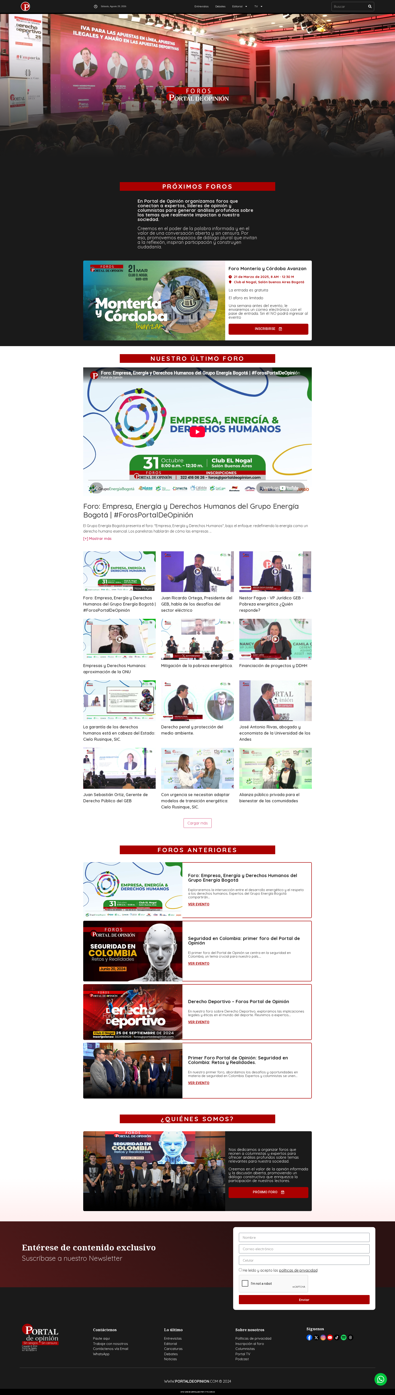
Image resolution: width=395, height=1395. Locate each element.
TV (256, 6)
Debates (220, 6)
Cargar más (197, 823)
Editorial (237, 6)
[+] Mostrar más (97, 538)
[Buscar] (370, 6)
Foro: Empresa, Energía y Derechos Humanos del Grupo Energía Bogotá (242, 878)
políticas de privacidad (298, 1270)
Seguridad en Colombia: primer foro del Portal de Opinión (244, 940)
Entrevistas (201, 6)
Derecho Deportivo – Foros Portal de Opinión (238, 1001)
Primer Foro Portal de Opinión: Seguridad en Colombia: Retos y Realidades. (238, 1060)
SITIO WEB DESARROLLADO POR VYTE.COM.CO (197, 1392)
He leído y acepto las (280, 1270)
